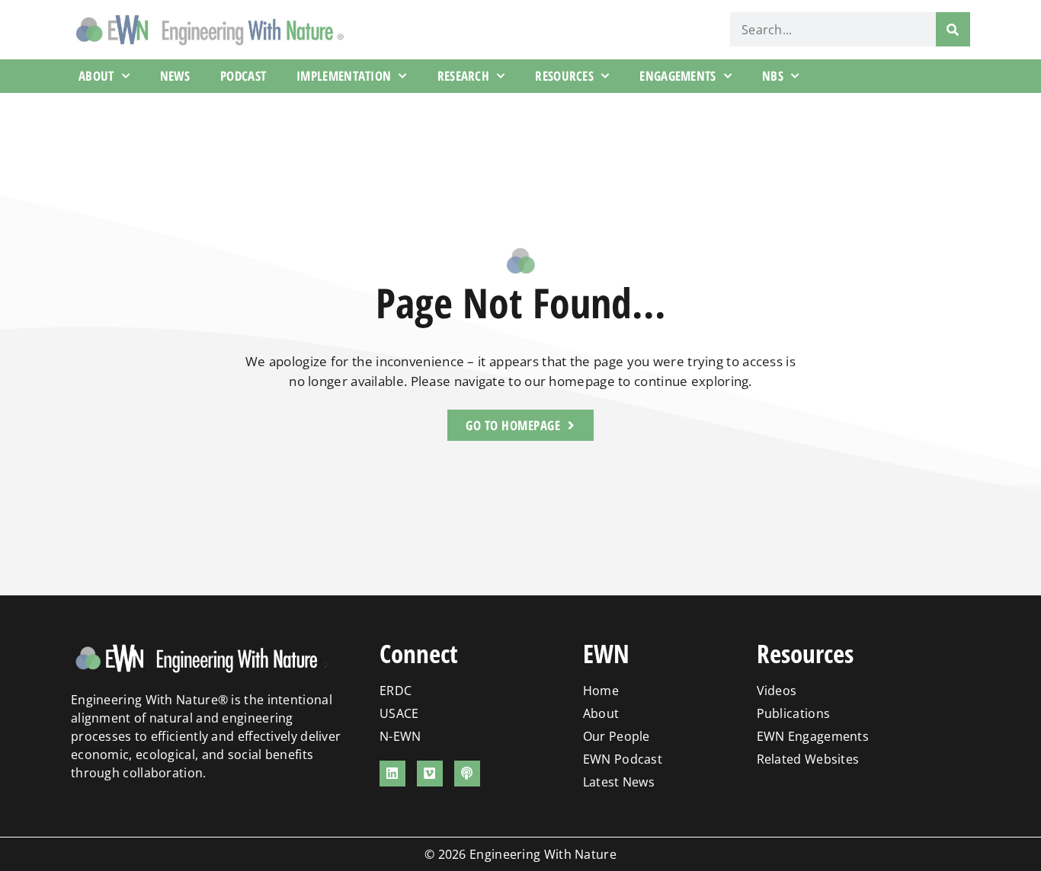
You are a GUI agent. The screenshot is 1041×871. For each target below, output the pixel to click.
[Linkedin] (392, 773)
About (96, 76)
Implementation (343, 76)
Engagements (677, 76)
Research (463, 76)
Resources (564, 76)
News (175, 76)
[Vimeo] (430, 773)
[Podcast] (467, 773)
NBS (772, 76)
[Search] (953, 29)
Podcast (243, 76)
